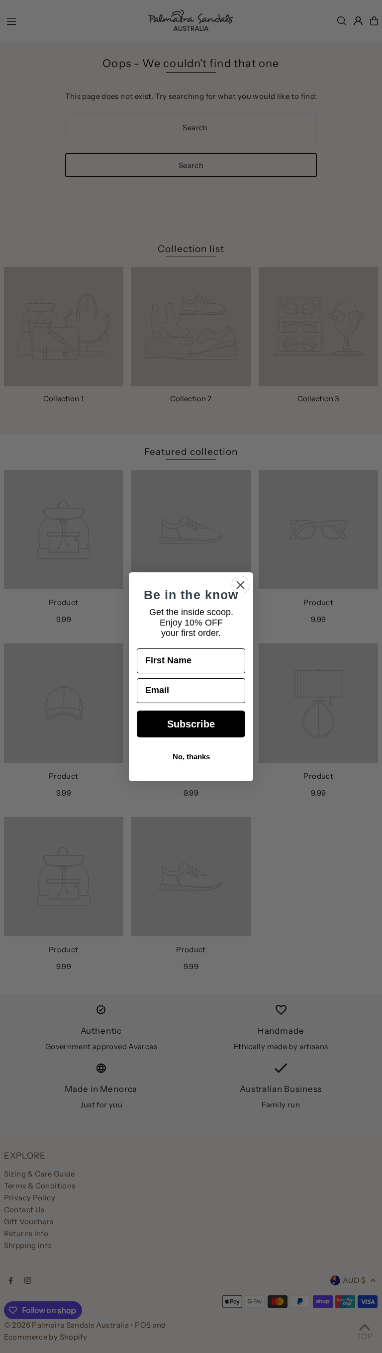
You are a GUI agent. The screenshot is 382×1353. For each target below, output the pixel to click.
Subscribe (191, 724)
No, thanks (191, 756)
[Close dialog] (240, 585)
